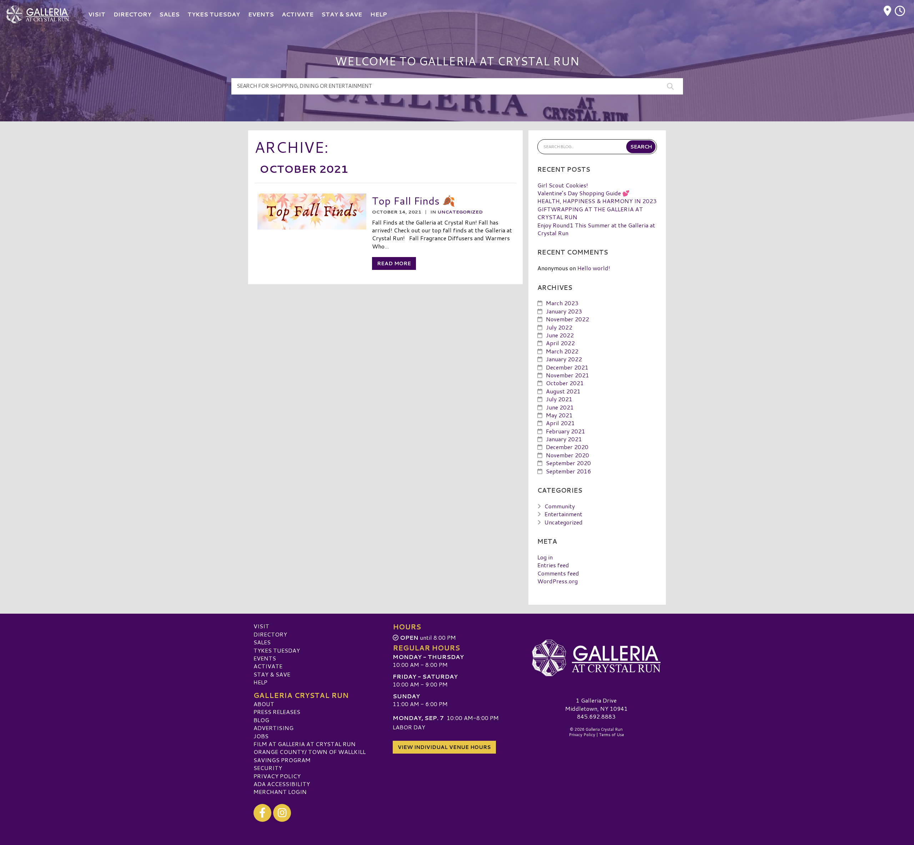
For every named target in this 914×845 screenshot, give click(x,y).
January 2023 (564, 311)
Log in (545, 557)
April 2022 (560, 343)
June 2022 (560, 335)
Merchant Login (280, 792)
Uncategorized (460, 211)
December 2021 (567, 367)
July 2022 (559, 327)
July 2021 (559, 399)
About (263, 704)
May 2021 (559, 415)
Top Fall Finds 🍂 (413, 200)
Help (260, 682)
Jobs (260, 736)
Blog (261, 720)
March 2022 (562, 351)
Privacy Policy (277, 776)
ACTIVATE (267, 666)
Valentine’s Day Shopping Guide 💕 (583, 193)
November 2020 (567, 455)
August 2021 (563, 391)
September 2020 (568, 463)
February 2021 (565, 431)
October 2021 (565, 383)
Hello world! (593, 268)
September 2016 (568, 471)
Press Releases (276, 712)
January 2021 (564, 439)
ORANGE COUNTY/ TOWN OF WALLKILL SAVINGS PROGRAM (309, 756)
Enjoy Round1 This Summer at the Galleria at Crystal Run (596, 229)
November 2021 (567, 375)
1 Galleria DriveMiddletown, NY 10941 (596, 704)
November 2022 (567, 319)
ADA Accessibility (281, 784)
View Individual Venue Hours (444, 747)
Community (559, 506)
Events (264, 658)
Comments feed (558, 573)
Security (267, 768)
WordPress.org (557, 581)
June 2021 (560, 407)
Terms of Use (611, 735)
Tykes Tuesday (276, 650)
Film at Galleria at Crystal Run (304, 744)
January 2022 (564, 359)
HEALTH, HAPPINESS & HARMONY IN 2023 (597, 201)
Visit (261, 626)
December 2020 (567, 447)
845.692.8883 (596, 716)
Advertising (273, 728)
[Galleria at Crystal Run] (596, 658)
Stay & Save (271, 674)
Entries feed (553, 565)
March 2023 (562, 303)
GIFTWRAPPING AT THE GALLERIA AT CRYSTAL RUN (590, 213)
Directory (270, 634)
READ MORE (394, 263)
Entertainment (563, 514)
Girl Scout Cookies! (562, 185)
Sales (262, 642)
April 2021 (560, 423)
